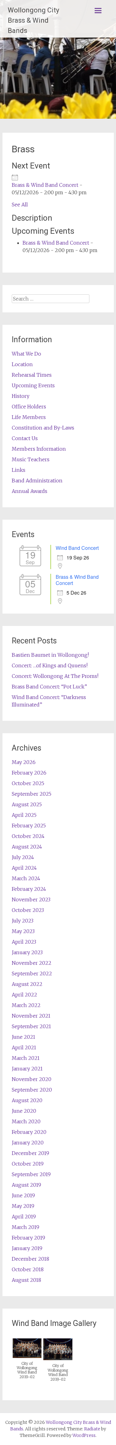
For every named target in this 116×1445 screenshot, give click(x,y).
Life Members (29, 417)
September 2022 (32, 973)
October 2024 (28, 836)
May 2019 (23, 1206)
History (20, 396)
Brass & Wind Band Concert (45, 185)
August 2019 (26, 1185)
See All (20, 204)
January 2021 (27, 1068)
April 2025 (24, 815)
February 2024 (29, 889)
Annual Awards (29, 491)
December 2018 (30, 1259)
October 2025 (28, 783)
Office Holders (29, 406)
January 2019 (27, 1248)
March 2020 (26, 1121)
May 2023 (23, 931)
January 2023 (27, 952)
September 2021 (31, 1026)
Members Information (39, 449)
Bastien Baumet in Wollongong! (50, 655)
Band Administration (37, 480)
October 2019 (28, 1164)
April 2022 (24, 995)
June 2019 (23, 1195)
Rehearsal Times (32, 375)
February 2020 (29, 1132)
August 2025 (27, 804)
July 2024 (23, 857)
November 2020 (31, 1079)
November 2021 (31, 1016)
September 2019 (31, 1174)
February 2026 (29, 773)
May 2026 (24, 762)
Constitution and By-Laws (43, 428)
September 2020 (32, 1090)
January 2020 (28, 1142)
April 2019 (24, 1216)
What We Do (26, 354)
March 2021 (26, 1058)
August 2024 (27, 847)
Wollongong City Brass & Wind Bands (33, 20)
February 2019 (28, 1238)
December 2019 (30, 1153)
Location (22, 364)
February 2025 (29, 825)
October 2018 (28, 1269)
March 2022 (26, 1005)
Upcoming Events (33, 385)
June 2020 (24, 1111)
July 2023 (22, 921)
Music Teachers (30, 459)
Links (18, 470)
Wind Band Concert (77, 547)
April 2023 (24, 942)
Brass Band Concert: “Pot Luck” (49, 686)
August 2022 (27, 984)
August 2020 (27, 1100)
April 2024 (24, 868)
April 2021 (24, 1047)
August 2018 (26, 1280)
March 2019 (25, 1227)
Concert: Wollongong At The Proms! (55, 676)
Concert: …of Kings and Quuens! (50, 665)
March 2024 (26, 878)
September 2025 (31, 794)
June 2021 (23, 1037)
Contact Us (25, 438)
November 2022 (31, 963)
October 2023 (28, 910)
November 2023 (31, 899)
